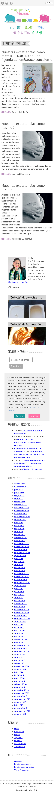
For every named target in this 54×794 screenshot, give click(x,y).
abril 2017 (18, 597)
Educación (19, 731)
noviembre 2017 (21, 576)
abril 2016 (18, 633)
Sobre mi (37, 32)
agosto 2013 (20, 702)
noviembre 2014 (21, 666)
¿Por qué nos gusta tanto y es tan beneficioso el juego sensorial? (29, 454)
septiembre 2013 (22, 699)
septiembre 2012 (22, 711)
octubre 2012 (20, 708)
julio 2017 (18, 588)
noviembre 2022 (21, 486)
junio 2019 (19, 525)
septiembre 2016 (22, 618)
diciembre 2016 (21, 609)
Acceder (18, 761)
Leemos (39, 27)
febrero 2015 (20, 663)
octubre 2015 (20, 648)
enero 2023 (19, 483)
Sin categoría (20, 743)
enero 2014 (19, 687)
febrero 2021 (20, 504)
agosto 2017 (20, 585)
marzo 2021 (19, 501)
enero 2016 (19, 642)
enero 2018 (19, 570)
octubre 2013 (20, 696)
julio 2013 (18, 705)
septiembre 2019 (22, 516)
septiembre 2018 (22, 552)
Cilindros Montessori (32, 469)
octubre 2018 (20, 549)
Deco (16, 728)
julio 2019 (18, 522)
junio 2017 (19, 591)
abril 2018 (18, 564)
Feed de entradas (22, 764)
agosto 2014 (20, 669)
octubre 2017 (20, 579)
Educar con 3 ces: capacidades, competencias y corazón (27, 442)
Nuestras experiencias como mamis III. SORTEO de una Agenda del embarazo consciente (27, 56)
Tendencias (19, 746)
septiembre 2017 (22, 582)
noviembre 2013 (21, 693)
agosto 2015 (20, 654)
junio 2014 (19, 675)
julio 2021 (18, 489)
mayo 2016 (19, 630)
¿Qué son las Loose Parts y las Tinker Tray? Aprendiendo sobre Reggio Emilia (29, 463)
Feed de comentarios (24, 767)
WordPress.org (21, 770)
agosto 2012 (20, 714)
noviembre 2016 (21, 612)
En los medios (21, 32)
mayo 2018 (19, 561)
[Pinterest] (11, 3)
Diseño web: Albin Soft (27, 790)
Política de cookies (27, 786)
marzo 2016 (19, 636)
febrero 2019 (20, 537)
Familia (7, 112)
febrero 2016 (20, 639)
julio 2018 (18, 558)
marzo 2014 (19, 681)
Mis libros (15, 27)
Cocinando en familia (17, 282)
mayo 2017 (19, 594)
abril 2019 (18, 531)
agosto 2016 (20, 621)
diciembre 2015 (21, 645)
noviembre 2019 (21, 510)
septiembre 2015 (22, 651)
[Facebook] (2, 3)
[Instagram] (6, 3)
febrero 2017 (20, 603)
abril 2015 (18, 657)
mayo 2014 (19, 678)
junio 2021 (19, 492)
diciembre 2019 (21, 507)
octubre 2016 (20, 615)
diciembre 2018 (21, 543)
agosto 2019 (20, 519)
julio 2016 (18, 624)
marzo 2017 (19, 600)
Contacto (48, 3)
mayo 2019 (19, 528)
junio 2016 (19, 627)
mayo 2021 (19, 495)
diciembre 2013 (21, 690)
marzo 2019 (19, 534)
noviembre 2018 (21, 546)
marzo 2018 (19, 567)
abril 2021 (18, 498)
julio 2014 (18, 672)
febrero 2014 (20, 684)
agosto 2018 (20, 555)
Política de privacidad (42, 783)
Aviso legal (26, 783)
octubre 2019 (20, 513)
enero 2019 (19, 540)
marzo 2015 (19, 660)
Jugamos (28, 27)
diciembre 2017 (21, 573)
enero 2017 (19, 606)
